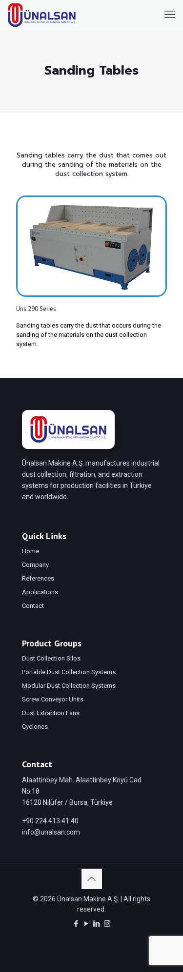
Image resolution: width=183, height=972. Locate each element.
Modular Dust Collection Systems (69, 685)
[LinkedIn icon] (97, 923)
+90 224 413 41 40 (50, 821)
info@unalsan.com (51, 832)
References (38, 578)
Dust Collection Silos (51, 658)
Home (30, 551)
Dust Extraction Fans (51, 713)
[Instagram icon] (107, 923)
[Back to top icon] (91, 879)
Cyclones (35, 726)
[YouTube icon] (86, 923)
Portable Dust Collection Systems (69, 672)
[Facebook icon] (76, 923)
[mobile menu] (170, 14)
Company (35, 564)
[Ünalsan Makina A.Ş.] (41, 14)
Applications (40, 592)
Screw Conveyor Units (52, 699)
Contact (33, 605)
